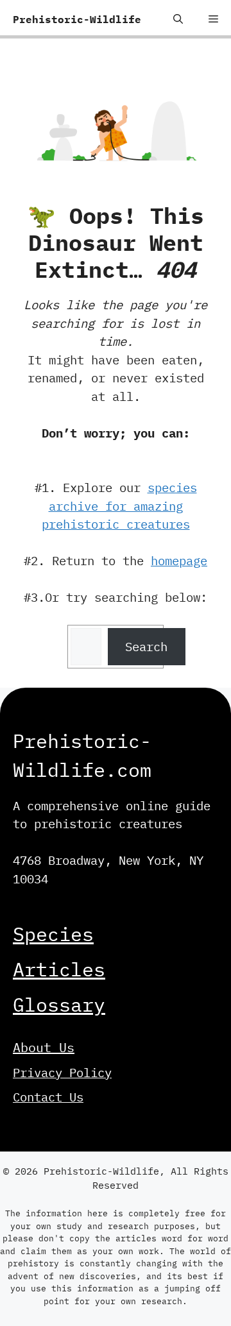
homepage (179, 560)
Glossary (59, 1004)
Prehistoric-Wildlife (77, 19)
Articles (59, 969)
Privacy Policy (62, 1072)
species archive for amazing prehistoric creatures (119, 506)
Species (53, 933)
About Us (43, 1047)
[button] (178, 19)
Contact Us (48, 1097)
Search (146, 646)
